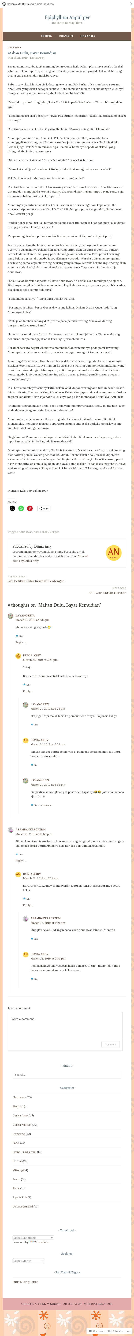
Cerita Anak (20, 1115)
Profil (46, 36)
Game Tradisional (24, 1152)
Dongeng (19, 1133)
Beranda (87, 36)
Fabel (16, 1143)
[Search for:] (67, 1074)
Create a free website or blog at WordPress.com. (67, 1303)
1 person (47, 805)
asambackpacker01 (31, 829)
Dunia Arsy (37, 57)
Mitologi (18, 1170)
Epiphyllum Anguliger (67, 17)
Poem (16, 1179)
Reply (19, 642)
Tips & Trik (20, 1197)
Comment (110, 1044)
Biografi (18, 1106)
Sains (16, 1188)
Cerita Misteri (22, 1124)
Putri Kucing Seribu (25, 1282)
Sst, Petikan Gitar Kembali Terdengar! (36, 579)
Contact (66, 36)
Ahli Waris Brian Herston (107, 590)
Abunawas (14, 47)
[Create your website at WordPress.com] (67, 4)
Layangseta (25, 615)
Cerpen (54, 531)
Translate (42, 1242)
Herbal (17, 1161)
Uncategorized (23, 1206)
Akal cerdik (41, 531)
